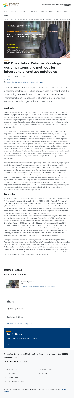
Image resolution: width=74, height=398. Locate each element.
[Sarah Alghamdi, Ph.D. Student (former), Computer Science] (12, 284)
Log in (44, 373)
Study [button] (13, 11)
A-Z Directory (10, 369)
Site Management (45, 369)
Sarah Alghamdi (27, 282)
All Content (13, 373)
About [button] (66, 11)
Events (58, 11)
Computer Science (40, 284)
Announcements (14, 377)
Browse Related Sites (16, 381)
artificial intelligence (36, 82)
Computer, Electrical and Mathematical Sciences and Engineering (56, 5)
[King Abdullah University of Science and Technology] (15, 5)
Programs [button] (33, 11)
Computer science (21, 82)
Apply (6, 15)
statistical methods (39, 286)
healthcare (53, 286)
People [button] (42, 11)
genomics (47, 286)
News (51, 11)
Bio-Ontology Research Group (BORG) (20, 324)
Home (6, 11)
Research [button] (22, 11)
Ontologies (10, 82)
